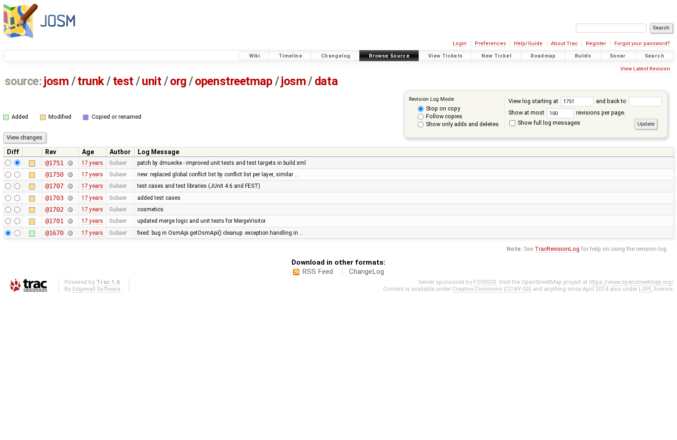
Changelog (335, 56)
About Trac (564, 43)
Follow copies (443, 116)
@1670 (54, 233)
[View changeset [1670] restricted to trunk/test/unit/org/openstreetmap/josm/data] (70, 233)
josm (56, 81)
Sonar (618, 56)
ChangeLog (366, 271)
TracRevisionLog (557, 248)
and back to (612, 101)
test (123, 81)
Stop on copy (442, 108)
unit (151, 81)
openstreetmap (233, 81)
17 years (92, 163)
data (326, 81)
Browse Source (389, 56)
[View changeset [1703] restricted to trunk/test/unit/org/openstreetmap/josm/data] (70, 198)
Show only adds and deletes (462, 124)
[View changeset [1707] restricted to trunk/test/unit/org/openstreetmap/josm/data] (70, 186)
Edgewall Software (96, 288)
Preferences (490, 43)
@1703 (54, 198)
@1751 (54, 163)
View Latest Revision (645, 69)
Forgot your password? (642, 43)
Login (460, 43)
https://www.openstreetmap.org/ (631, 281)
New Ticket (496, 56)
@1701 (54, 221)
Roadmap (543, 56)
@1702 (54, 209)
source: (23, 81)
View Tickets (445, 56)
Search (654, 56)
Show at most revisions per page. (566, 112)
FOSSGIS (484, 281)
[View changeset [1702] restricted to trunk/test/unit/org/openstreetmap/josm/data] (70, 209)
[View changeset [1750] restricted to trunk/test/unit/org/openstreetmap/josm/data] (70, 174)
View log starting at (534, 101)
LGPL (646, 288)
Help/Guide (528, 43)
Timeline (290, 56)
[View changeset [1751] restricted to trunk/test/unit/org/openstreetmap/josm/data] (70, 163)
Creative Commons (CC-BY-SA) (491, 288)
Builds (583, 56)
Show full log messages (548, 122)
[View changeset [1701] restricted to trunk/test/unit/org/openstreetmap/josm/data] (70, 221)
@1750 (54, 174)
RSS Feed (317, 271)
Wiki (254, 56)
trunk (90, 81)
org (178, 81)
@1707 (54, 186)
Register (596, 43)
